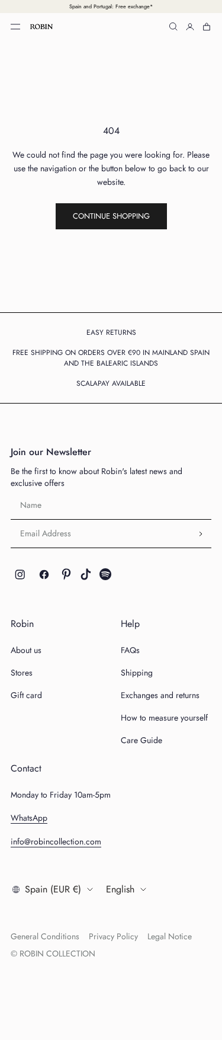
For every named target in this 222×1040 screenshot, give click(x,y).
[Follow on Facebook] (44, 574)
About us (26, 650)
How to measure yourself (164, 718)
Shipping (137, 673)
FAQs (130, 650)
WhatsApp (29, 818)
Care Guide (141, 740)
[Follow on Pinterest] (66, 574)
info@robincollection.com (56, 841)
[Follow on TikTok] (86, 574)
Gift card (26, 695)
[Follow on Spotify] (105, 574)
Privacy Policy (113, 936)
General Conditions (45, 936)
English (120, 889)
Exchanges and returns (160, 695)
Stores (22, 673)
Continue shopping (111, 216)
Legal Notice (169, 936)
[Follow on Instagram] (20, 574)
